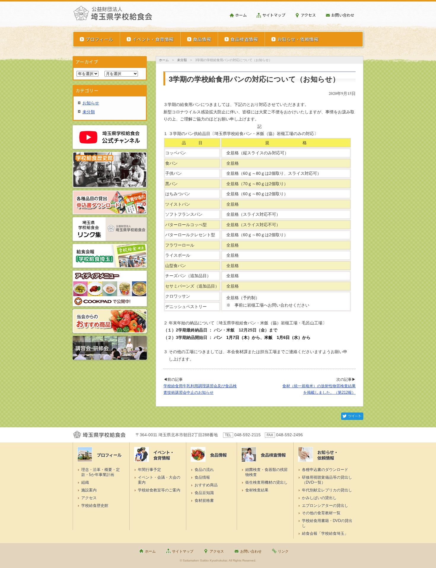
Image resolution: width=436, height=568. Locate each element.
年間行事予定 (149, 469)
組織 (85, 482)
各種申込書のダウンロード (325, 469)
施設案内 (89, 490)
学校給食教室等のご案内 (159, 490)
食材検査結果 (256, 490)
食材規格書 (204, 500)
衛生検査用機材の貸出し (266, 482)
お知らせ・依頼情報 (298, 39)
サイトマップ (273, 15)
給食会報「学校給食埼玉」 (325, 533)
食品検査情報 (244, 39)
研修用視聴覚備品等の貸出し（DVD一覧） (327, 480)
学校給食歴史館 (94, 505)
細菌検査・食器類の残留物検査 (266, 472)
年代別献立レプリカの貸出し (327, 490)
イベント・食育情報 (153, 39)
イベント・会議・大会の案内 (159, 480)
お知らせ (90, 103)
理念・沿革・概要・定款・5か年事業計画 (100, 472)
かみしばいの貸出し (319, 498)
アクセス (308, 15)
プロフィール (99, 39)
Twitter (352, 416)
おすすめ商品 (206, 485)
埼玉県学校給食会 (113, 15)
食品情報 (202, 39)
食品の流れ (204, 469)
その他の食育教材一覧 (321, 513)
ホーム (241, 15)
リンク (283, 551)
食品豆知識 (204, 493)
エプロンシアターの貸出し (325, 505)
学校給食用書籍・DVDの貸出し (327, 523)
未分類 (182, 60)
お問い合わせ (342, 15)
